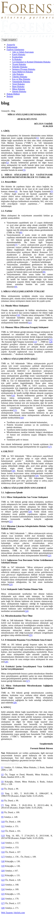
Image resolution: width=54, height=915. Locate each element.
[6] (21, 232)
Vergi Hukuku (18, 84)
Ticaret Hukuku (19, 64)
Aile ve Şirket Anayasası (23, 52)
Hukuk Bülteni (13, 94)
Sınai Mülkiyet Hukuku (22, 72)
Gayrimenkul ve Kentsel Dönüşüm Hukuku (31, 62)
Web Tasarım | (7, 912)
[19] (36, 476)
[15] (15, 410)
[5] (51, 191)
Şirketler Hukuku (19, 67)
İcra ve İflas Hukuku (21, 79)
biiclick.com (19, 912)
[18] (13, 471)
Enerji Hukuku (18, 54)
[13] (35, 342)
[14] (13, 395)
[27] (28, 681)
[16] (22, 418)
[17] (50, 447)
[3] (24, 170)
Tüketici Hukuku (19, 76)
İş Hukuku (16, 59)
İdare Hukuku (18, 86)
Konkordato (17, 57)
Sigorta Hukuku (19, 91)
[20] (30, 512)
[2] (7, 162)
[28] (15, 702)
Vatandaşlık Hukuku (21, 81)
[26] (6, 662)
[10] (18, 315)
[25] (30, 635)
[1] (37, 138)
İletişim (10, 96)
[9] (16, 287)
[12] (50, 339)
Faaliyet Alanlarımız (15, 49)
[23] (10, 584)
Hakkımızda (12, 47)
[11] (29, 322)
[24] (26, 611)
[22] (49, 555)
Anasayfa (11, 44)
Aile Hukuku (18, 74)
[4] (16, 191)
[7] (16, 245)
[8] (44, 272)
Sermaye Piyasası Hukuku (23, 69)
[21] (10, 521)
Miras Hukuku (18, 89)
